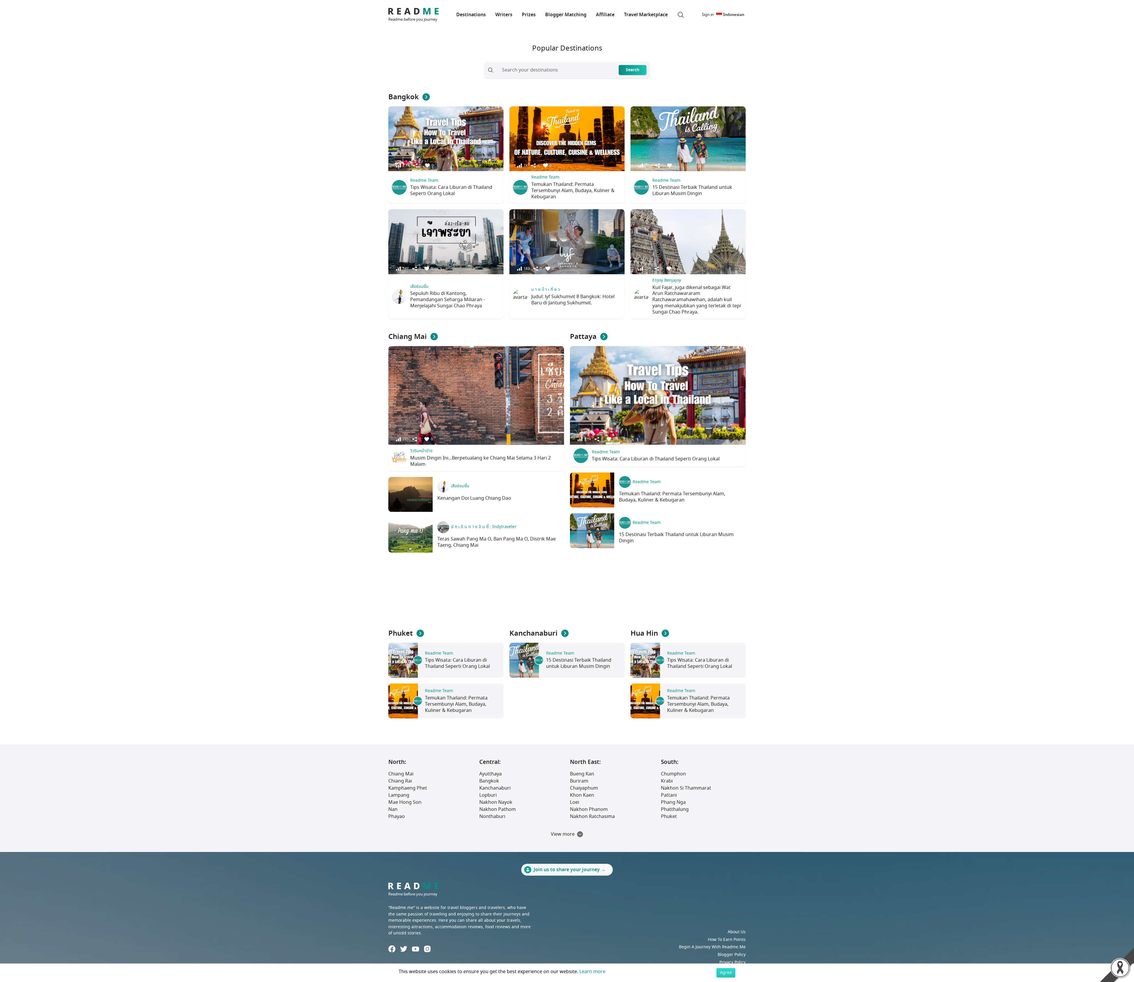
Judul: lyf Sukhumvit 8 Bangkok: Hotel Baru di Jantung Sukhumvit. (573, 299)
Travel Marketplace (646, 14)
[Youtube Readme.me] (415, 949)
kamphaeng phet (407, 788)
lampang (398, 795)
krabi (667, 781)
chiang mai (400, 774)
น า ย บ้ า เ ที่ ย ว (545, 289)
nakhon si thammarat (686, 788)
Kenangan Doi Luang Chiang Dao (474, 498)
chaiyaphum (584, 788)
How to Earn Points (727, 939)
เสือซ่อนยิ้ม (419, 286)
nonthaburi (492, 816)
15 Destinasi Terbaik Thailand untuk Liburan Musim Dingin (692, 190)
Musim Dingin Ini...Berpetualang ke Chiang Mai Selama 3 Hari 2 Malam (480, 461)
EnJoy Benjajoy (666, 280)
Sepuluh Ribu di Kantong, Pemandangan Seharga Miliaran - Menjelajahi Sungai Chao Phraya (447, 299)
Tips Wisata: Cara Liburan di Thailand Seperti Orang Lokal (451, 190)
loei (574, 802)
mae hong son (404, 802)
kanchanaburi (495, 788)
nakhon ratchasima (592, 816)
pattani (669, 795)
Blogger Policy (732, 955)
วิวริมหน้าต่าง (421, 451)
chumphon (673, 774)
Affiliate (605, 14)
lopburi (488, 795)
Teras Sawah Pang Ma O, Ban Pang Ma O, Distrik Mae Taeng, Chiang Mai (496, 542)
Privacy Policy (732, 962)
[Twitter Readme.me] (403, 949)
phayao (396, 816)
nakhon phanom (589, 809)
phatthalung (675, 809)
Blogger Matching (565, 14)
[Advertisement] (567, 592)
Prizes (529, 14)
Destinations (471, 14)
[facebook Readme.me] (391, 948)
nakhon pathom (497, 809)
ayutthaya (490, 774)
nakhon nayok (495, 802)
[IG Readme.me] (427, 948)
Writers (503, 14)
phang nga (673, 802)
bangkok (489, 781)
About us (737, 932)
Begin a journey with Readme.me (712, 947)
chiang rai (400, 781)
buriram (579, 781)
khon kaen (582, 795)
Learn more (592, 971)
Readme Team (424, 180)
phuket (669, 816)
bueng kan (582, 774)
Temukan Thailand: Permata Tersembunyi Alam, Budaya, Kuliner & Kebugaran (573, 190)
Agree (726, 973)
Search (632, 70)
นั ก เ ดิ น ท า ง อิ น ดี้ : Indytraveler (484, 527)
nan (392, 809)
